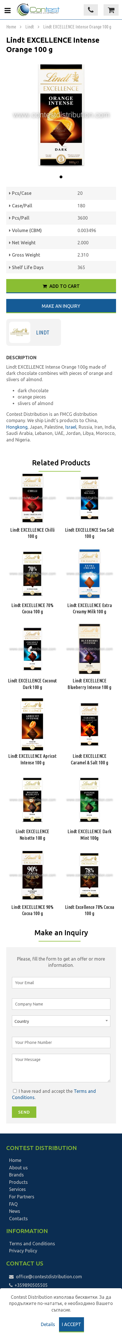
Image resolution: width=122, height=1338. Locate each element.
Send (24, 1112)
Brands (16, 1174)
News (14, 1211)
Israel (70, 427)
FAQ (13, 1204)
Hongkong (17, 427)
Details (48, 1324)
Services (17, 1189)
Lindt (29, 26)
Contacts (18, 1218)
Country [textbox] (21, 1021)
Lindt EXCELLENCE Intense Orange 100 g (77, 26)
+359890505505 (30, 1285)
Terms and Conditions (32, 1243)
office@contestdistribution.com (49, 1276)
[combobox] (61, 1021)
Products (18, 1182)
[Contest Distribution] (38, 9)
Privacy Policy (23, 1250)
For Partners (21, 1196)
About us (18, 1167)
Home (11, 26)
